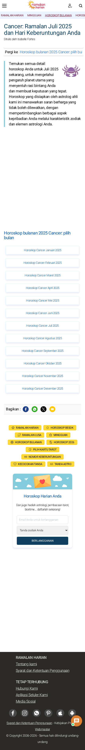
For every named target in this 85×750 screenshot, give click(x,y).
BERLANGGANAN (43, 541)
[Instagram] (24, 713)
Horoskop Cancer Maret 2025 (42, 275)
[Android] (72, 713)
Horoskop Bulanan (58, 15)
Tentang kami (26, 664)
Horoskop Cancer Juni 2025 (42, 313)
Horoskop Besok (62, 428)
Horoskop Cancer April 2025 (42, 288)
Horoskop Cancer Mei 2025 (42, 300)
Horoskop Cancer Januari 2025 (42, 250)
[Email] (52, 409)
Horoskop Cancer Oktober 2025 (42, 363)
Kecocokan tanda (30, 464)
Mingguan (34, 15)
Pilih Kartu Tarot (45, 450)
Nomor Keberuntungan (45, 457)
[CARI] (80, 5)
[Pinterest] (48, 713)
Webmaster (42, 729)
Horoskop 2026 (64, 442)
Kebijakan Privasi (65, 723)
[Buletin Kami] (70, 5)
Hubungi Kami (27, 688)
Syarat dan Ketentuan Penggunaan (42, 670)
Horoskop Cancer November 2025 (42, 376)
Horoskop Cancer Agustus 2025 (42, 338)
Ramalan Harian (12, 15)
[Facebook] (25, 409)
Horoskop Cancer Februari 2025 (43, 263)
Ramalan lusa (31, 435)
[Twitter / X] (43, 409)
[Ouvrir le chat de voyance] (76, 721)
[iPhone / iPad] (60, 713)
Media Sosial (26, 701)
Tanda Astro (63, 464)
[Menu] (4, 5)
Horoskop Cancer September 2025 (42, 351)
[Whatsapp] (34, 409)
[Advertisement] (42, 175)
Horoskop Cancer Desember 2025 (42, 388)
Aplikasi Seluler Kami (32, 695)
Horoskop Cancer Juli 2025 (42, 326)
